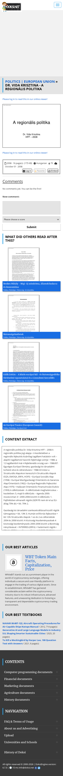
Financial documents (18, 679)
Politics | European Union (30, 81)
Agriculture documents (19, 692)
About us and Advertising (21, 728)
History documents (17, 699)
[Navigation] (57, 5)
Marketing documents (19, 686)
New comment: (11, 196)
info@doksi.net (26, 767)
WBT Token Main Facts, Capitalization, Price (40, 563)
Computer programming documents (28, 672)
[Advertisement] (31, 43)
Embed (54, 170)
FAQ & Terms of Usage (19, 721)
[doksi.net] (12, 6)
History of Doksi (15, 752)
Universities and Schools (20, 742)
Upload (9, 735)
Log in (28, 170)
